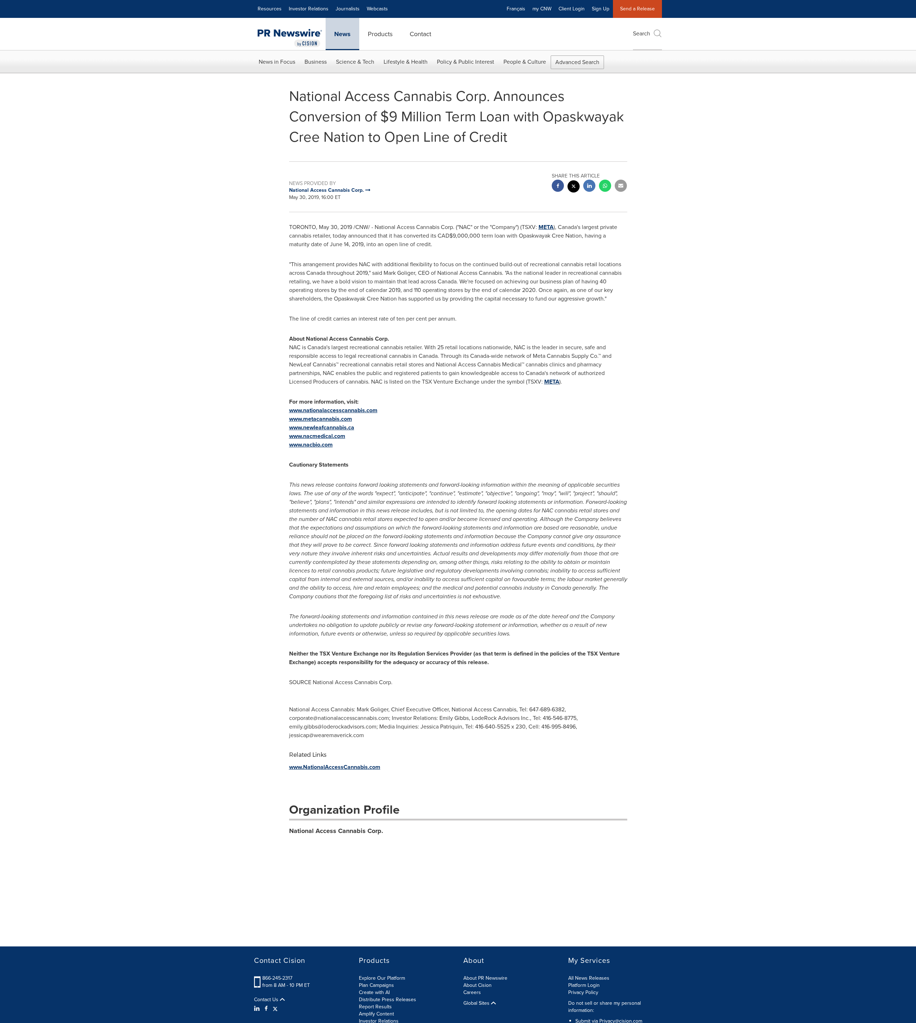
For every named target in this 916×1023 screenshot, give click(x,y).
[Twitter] (275, 1008)
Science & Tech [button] (355, 62)
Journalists (348, 9)
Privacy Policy (583, 992)
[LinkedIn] (258, 1008)
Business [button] (315, 62)
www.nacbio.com (311, 444)
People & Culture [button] (524, 62)
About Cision (477, 985)
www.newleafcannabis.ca (321, 427)
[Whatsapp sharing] (605, 187)
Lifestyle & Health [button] (406, 62)
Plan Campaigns (376, 985)
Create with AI (374, 992)
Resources (270, 9)
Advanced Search (577, 62)
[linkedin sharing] (589, 187)
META (546, 227)
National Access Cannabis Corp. (336, 831)
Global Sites (477, 1003)
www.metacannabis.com (320, 419)
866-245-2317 (277, 978)
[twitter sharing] (573, 187)
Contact (420, 34)
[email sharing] (621, 187)
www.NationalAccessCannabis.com (334, 767)
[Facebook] (266, 1008)
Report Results (375, 1006)
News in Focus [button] (277, 62)
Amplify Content (376, 1014)
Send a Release (637, 9)
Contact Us (267, 999)
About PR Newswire (485, 978)
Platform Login (584, 985)
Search (641, 33)
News (342, 34)
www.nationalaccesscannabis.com (333, 410)
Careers (472, 992)
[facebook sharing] (558, 187)
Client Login (572, 9)
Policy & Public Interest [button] (465, 62)
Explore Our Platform (382, 978)
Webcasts (377, 9)
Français (516, 9)
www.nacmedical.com (317, 436)
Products (380, 34)
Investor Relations (308, 9)
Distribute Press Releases (387, 999)
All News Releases (588, 978)
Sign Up (600, 9)
